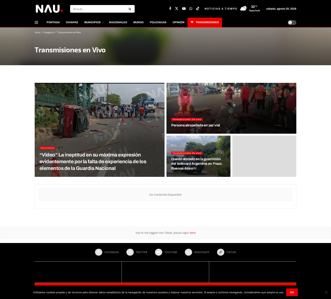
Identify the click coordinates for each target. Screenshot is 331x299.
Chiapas (72, 22)
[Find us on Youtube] (184, 9)
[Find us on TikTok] (197, 8)
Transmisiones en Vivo (69, 32)
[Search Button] (131, 9)
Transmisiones (207, 22)
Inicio (37, 32)
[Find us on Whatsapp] (190, 9)
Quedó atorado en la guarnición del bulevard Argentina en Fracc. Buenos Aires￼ (197, 163)
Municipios (92, 22)
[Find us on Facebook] (170, 9)
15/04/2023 (46, 175)
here (192, 233)
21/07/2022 (178, 132)
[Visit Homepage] (49, 9)
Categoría (48, 32)
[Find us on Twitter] (176, 8)
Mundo (138, 22)
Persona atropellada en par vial (195, 125)
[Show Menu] (36, 22)
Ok (292, 292)
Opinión (178, 22)
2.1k (59, 175)
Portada (53, 22)
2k (190, 132)
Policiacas (158, 22)
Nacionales (118, 22)
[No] (326, 292)
